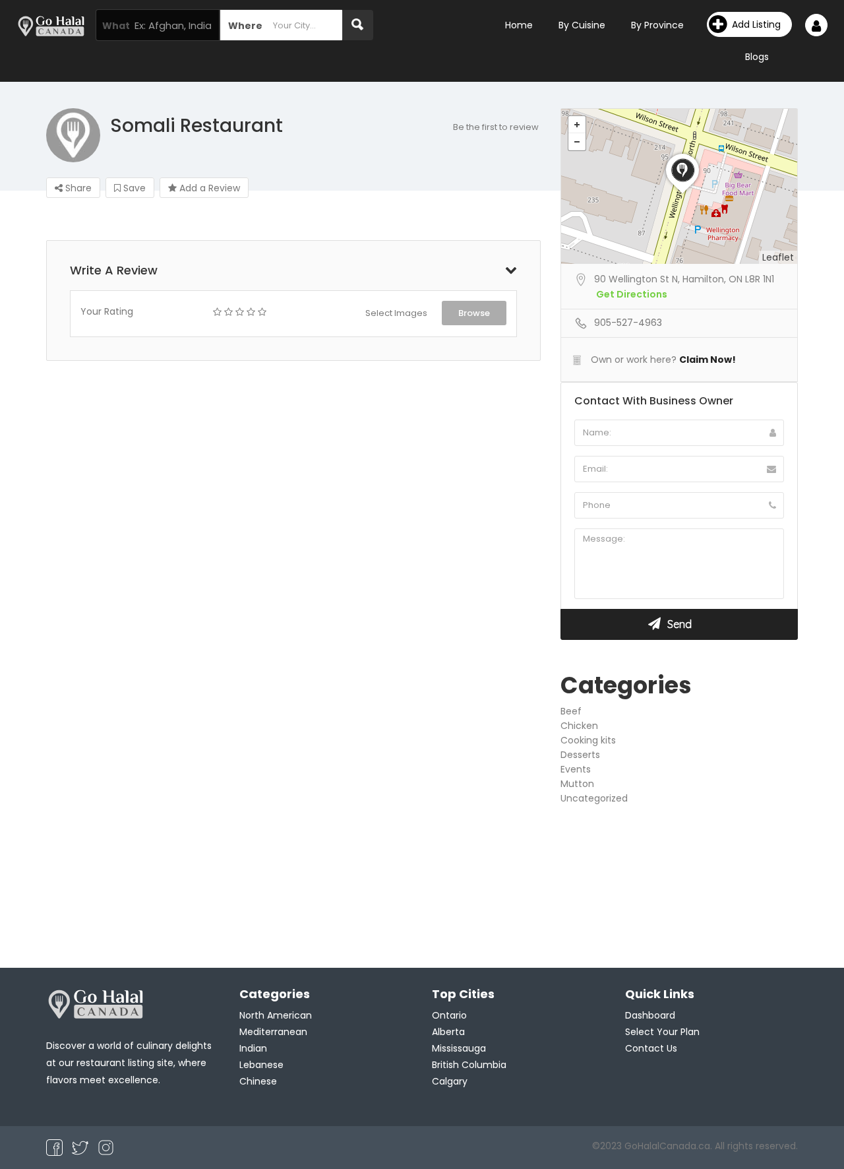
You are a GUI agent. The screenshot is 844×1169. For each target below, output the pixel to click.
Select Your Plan (662, 1031)
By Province (657, 25)
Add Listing (756, 24)
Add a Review (208, 188)
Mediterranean (273, 1031)
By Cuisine (581, 25)
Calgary (449, 1081)
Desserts (580, 754)
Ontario (449, 1015)
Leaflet (778, 257)
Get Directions (631, 294)
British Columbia (469, 1064)
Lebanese (261, 1064)
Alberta (448, 1031)
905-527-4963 (628, 322)
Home (519, 25)
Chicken (579, 725)
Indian (253, 1048)
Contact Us (651, 1048)
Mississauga (459, 1048)
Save (133, 188)
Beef (571, 711)
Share (77, 188)
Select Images (396, 313)
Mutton (577, 783)
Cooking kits (588, 740)
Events (575, 769)
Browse (474, 313)
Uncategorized (594, 798)
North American (275, 1015)
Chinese (258, 1081)
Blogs (757, 56)
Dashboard (650, 1015)
